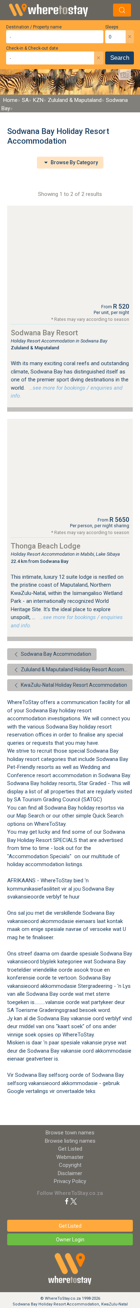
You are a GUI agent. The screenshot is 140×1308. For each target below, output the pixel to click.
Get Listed (70, 1149)
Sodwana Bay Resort (44, 332)
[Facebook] (66, 1201)
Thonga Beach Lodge (45, 546)
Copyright (70, 1165)
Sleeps (111, 27)
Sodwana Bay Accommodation (55, 654)
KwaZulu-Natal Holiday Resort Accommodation (73, 685)
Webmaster (70, 1157)
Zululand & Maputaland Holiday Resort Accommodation (76, 669)
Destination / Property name (34, 27)
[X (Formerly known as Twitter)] (73, 1201)
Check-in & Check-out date (32, 48)
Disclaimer (70, 1173)
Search (119, 57)
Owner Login (70, 1239)
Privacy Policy (70, 1181)
